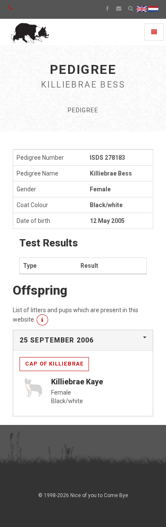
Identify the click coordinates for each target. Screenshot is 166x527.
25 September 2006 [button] (57, 340)
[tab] (83, 340)
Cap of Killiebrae (54, 363)
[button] (42, 319)
